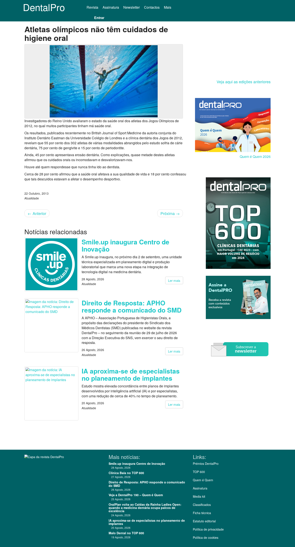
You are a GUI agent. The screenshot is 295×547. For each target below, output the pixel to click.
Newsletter (131, 7)
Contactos (152, 7)
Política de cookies (205, 537)
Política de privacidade (208, 529)
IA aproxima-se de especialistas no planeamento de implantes (131, 374)
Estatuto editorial (204, 521)
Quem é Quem (203, 480)
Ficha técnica (202, 513)
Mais (168, 7)
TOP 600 (199, 472)
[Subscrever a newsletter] (240, 359)
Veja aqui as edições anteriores (244, 81)
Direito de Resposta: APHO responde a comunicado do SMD (132, 306)
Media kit (199, 496)
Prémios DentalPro (206, 463)
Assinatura (111, 7)
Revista (92, 7)
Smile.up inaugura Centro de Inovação (125, 245)
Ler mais (174, 280)
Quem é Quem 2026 (255, 156)
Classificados (202, 504)
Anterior (37, 213)
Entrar (99, 17)
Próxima (170, 213)
